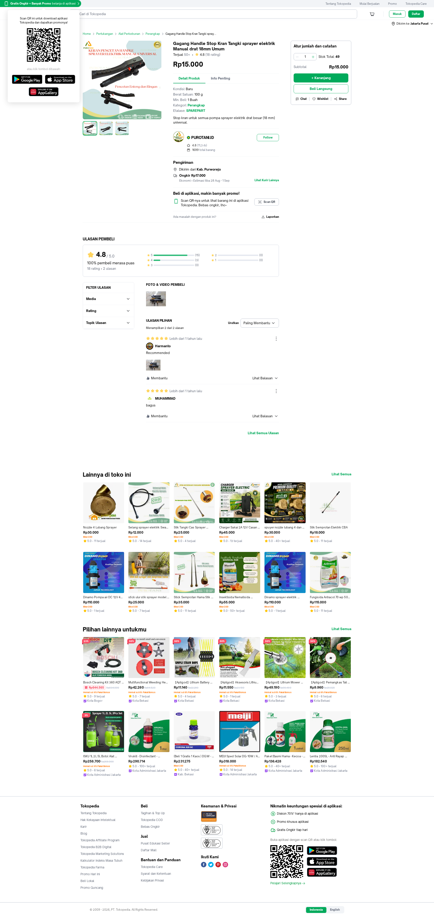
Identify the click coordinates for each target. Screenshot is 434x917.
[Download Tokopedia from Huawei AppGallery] (322, 872)
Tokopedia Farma (92, 867)
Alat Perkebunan (129, 33)
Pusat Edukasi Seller (155, 843)
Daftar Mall (149, 850)
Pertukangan (104, 33)
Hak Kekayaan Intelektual (98, 820)
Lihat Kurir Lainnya (267, 180)
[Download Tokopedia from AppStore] (322, 861)
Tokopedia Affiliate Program (100, 840)
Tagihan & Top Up (153, 813)
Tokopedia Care (416, 3)
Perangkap (153, 33)
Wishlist (322, 99)
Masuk (397, 14)
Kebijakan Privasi (152, 880)
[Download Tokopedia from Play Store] (322, 850)
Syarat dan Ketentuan (156, 873)
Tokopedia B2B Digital (95, 847)
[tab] (189, 78)
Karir (83, 826)
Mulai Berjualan (370, 3)
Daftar (416, 14)
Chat (303, 99)
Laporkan (272, 216)
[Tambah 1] (313, 56)
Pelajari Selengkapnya (285, 883)
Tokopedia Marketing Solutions (102, 854)
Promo (392, 3)
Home (87, 33)
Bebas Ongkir (150, 826)
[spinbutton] (305, 56)
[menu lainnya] (276, 338)
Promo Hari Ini (90, 874)
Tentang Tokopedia (338, 3)
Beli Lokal (87, 881)
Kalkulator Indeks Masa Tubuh (101, 860)
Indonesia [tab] (316, 909)
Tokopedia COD (152, 820)
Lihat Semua (341, 474)
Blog (83, 833)
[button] (412, 23)
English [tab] (335, 909)
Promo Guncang (91, 887)
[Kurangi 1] (297, 56)
